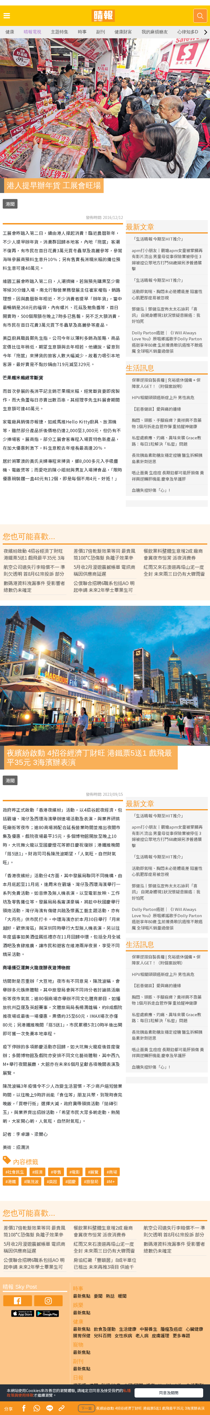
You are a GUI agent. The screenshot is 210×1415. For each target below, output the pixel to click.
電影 (76, 1172)
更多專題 (181, 1335)
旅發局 (92, 1181)
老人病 (141, 1335)
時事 (82, 32)
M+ (112, 1181)
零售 (57, 1172)
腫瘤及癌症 (171, 1329)
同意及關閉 (168, 1392)
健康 (9, 32)
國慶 (72, 1181)
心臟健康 (194, 1329)
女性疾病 (123, 1335)
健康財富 (123, 32)
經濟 (38, 1172)
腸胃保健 (82, 1335)
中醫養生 (148, 1329)
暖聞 (122, 1296)
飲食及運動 (105, 1329)
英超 (53, 1181)
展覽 (94, 1172)
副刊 (100, 32)
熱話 (110, 1296)
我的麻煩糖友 (155, 32)
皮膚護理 (160, 1335)
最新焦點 (82, 1296)
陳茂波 (32, 1181)
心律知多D (187, 32)
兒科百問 (102, 1335)
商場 (113, 1172)
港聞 (10, 203)
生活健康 (127, 1329)
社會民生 (16, 1172)
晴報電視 (32, 32)
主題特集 (59, 32)
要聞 (98, 1296)
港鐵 (12, 1181)
